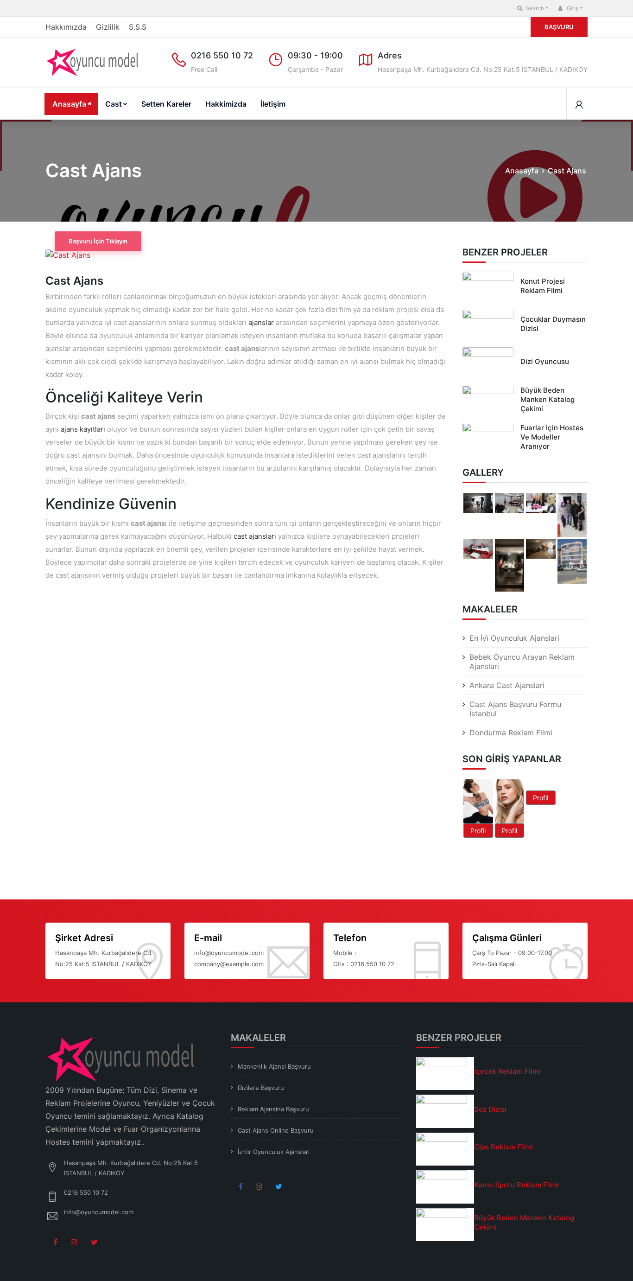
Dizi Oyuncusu (544, 361)
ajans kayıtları (83, 429)
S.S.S (137, 27)
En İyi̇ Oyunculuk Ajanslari (514, 638)
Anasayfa (69, 103)
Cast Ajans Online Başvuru (276, 1130)
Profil (478, 831)
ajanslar (261, 322)
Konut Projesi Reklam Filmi (542, 286)
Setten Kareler (166, 103)
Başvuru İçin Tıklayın (98, 241)
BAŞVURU (559, 27)
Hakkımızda (66, 27)
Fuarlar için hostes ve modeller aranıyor (551, 437)
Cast (113, 103)
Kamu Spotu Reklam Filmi (516, 1184)
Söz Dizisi (490, 1109)
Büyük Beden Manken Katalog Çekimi (547, 399)
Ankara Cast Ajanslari (506, 685)
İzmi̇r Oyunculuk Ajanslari (274, 1151)
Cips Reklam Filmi (503, 1146)
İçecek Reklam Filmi (507, 1071)
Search (534, 8)
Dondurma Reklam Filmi (510, 732)
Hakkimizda (226, 103)
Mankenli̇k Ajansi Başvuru (274, 1066)
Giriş (571, 8)
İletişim (272, 103)
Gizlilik (108, 27)
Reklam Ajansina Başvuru (273, 1109)
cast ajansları (255, 536)
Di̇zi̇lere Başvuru (261, 1087)
